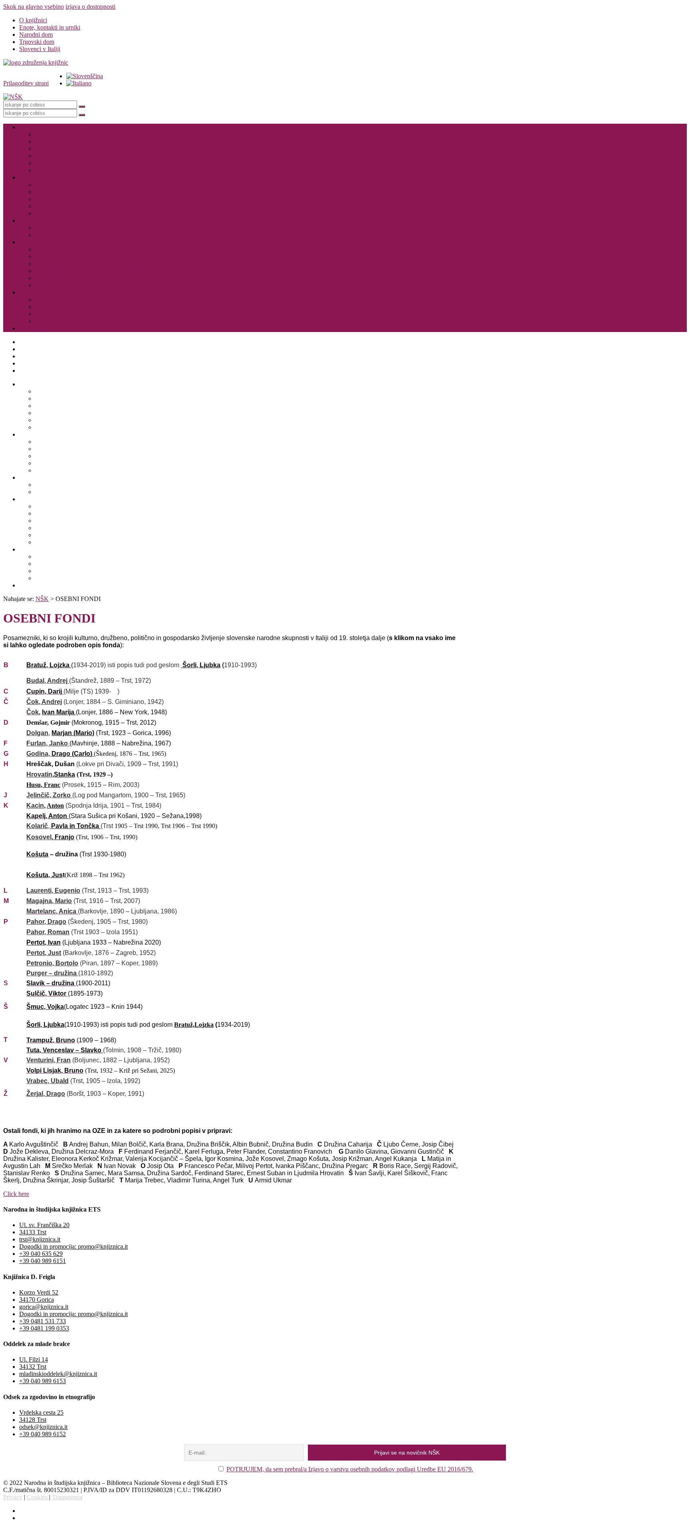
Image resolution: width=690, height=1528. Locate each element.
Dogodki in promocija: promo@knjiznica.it (73, 1246)
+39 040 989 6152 (42, 1434)
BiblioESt (47, 299)
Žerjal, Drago (45, 1093)
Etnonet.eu (48, 278)
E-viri (26, 177)
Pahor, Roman (47, 932)
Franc (52, 784)
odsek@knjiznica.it (43, 1426)
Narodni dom (36, 34)
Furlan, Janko (47, 743)
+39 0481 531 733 (42, 1321)
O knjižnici (33, 20)
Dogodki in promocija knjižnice (75, 163)
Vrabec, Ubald (47, 1080)
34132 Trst (32, 1366)
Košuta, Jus (44, 875)
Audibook (48, 199)
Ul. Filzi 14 (33, 1359)
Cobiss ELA (51, 184)
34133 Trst (32, 1232)
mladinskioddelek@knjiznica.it (58, 1373)
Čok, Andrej (44, 701)
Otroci (43, 227)
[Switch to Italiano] (78, 83)
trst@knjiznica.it (39, 1239)
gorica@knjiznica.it (43, 1306)
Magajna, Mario (49, 900)
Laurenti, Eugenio (53, 890)
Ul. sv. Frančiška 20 (44, 1225)
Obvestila (31, 328)
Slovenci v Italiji (39, 48)
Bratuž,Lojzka (194, 1024)
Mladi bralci (34, 220)
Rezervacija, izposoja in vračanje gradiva (86, 148)
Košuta (37, 854)
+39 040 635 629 (41, 1253)
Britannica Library (58, 206)
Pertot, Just (43, 952)
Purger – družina (52, 973)
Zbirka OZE (50, 249)
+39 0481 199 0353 (44, 1328)
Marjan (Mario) (73, 732)
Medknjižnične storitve (64, 155)
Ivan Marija (59, 712)
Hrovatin (39, 774)
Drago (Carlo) (73, 753)
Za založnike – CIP (59, 170)
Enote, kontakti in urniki (49, 27)
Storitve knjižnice (41, 127)
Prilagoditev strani (26, 83)
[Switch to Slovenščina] (84, 76)
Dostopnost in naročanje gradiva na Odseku (90, 256)
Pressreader (49, 191)
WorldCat (47, 321)
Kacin (35, 805)
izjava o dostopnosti (90, 6)
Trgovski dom (36, 41)
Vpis (41, 134)
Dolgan (37, 732)
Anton (55, 805)
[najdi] (82, 106)
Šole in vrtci (50, 234)
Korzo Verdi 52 (38, 1292)
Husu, (35, 784)
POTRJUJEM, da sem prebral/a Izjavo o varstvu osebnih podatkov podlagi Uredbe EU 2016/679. (349, 1469)
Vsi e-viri (47, 213)
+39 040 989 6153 (42, 1381)
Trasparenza (67, 1497)
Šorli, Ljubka (200, 665)
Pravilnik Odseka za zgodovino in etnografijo (92, 263)
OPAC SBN (51, 313)
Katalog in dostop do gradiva (71, 141)
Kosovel (39, 837)
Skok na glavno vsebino (33, 6)
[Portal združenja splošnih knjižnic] (35, 62)
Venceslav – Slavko (72, 1050)
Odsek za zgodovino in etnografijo (62, 242)
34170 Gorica (36, 1299)
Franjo (63, 837)
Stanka (64, 774)
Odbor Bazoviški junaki (65, 270)
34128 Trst (32, 1419)
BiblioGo (47, 306)
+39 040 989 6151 (42, 1260)
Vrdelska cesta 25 (41, 1412)
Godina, (39, 753)
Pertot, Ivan (43, 942)
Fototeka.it (48, 285)
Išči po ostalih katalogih (49, 292)
